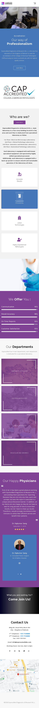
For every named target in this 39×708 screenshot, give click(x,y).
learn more (19, 68)
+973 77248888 (25, 636)
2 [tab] (21, 574)
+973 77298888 (25, 633)
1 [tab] (18, 574)
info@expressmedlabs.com (21, 642)
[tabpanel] (19, 558)
